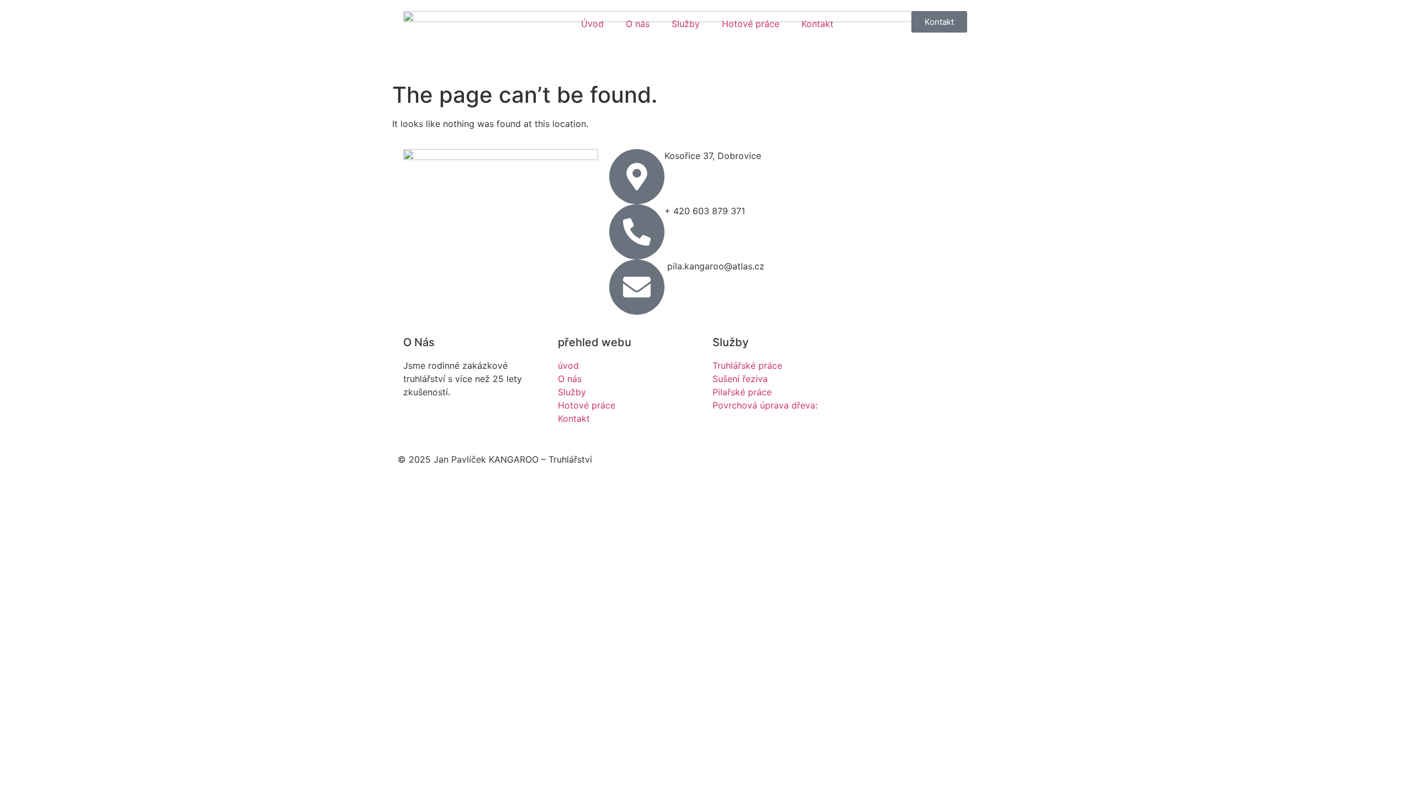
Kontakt (817, 23)
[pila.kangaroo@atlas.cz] (636, 287)
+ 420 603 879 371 (704, 210)
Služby (686, 23)
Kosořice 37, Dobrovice (712, 155)
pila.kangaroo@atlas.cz (714, 266)
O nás (638, 23)
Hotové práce (750, 23)
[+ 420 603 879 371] (636, 231)
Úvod (592, 23)
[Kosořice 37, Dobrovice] (636, 176)
